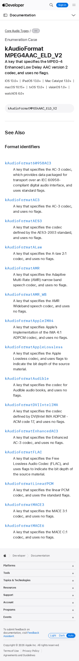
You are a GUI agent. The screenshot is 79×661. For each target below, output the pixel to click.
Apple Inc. (31, 645)
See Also (15, 133)
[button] (51, 5)
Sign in (62, 5)
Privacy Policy (31, 650)
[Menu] (74, 5)
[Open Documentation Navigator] (5, 15)
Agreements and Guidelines (19, 655)
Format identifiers (22, 146)
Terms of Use (11, 650)
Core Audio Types (16, 31)
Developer (19, 555)
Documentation (22, 15)
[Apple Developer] (13, 5)
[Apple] (6, 555)
